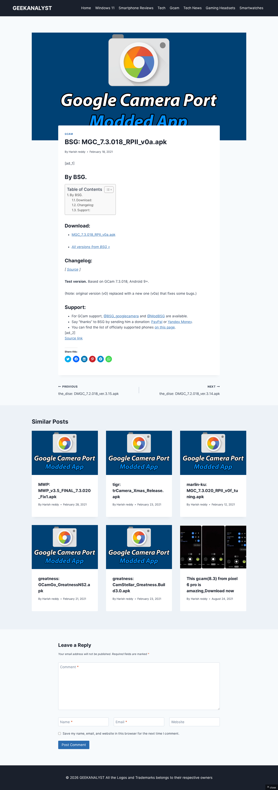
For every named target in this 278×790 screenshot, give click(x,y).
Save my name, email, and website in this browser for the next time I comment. (121, 733)
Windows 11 (105, 8)
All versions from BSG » (91, 247)
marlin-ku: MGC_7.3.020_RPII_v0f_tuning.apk (212, 490)
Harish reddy (77, 151)
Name (66, 722)
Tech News (192, 8)
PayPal (156, 322)
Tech (161, 8)
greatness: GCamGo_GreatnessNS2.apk (64, 584)
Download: (84, 200)
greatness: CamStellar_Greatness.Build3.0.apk (139, 584)
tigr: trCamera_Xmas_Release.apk (138, 490)
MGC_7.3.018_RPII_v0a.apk (93, 235)
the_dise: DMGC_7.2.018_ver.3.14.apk (189, 390)
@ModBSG (156, 316)
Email (121, 722)
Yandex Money (180, 322)
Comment (69, 667)
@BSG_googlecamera (121, 316)
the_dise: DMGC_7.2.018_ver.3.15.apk (88, 390)
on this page (165, 327)
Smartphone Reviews (136, 8)
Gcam (174, 8)
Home (86, 8)
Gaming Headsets (220, 8)
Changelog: (85, 205)
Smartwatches (251, 8)
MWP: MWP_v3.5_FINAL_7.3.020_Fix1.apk (64, 490)
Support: (83, 210)
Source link (74, 338)
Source (72, 269)
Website (177, 722)
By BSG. (76, 195)
